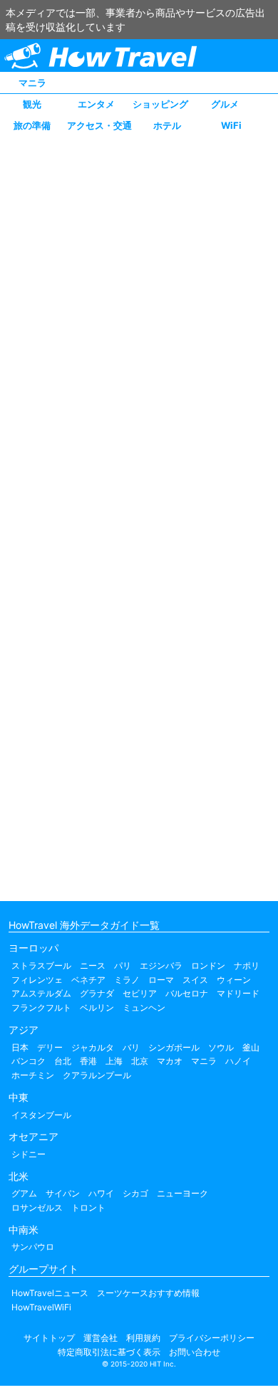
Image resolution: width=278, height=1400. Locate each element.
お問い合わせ (194, 1352)
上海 (114, 1061)
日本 (20, 1047)
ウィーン (234, 979)
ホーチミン (32, 1075)
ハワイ (101, 1193)
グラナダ (97, 993)
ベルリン (97, 1007)
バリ (131, 1047)
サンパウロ (32, 1246)
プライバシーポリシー (211, 1337)
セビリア (140, 993)
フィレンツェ (37, 979)
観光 (32, 104)
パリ (122, 965)
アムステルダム (41, 993)
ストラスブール (41, 965)
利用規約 (143, 1337)
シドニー (28, 1154)
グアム (24, 1193)
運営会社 (100, 1337)
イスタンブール (41, 1115)
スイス (195, 979)
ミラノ (127, 979)
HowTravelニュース (49, 1293)
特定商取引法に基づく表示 (109, 1352)
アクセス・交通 (99, 125)
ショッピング (160, 104)
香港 (88, 1061)
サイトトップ (49, 1337)
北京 (139, 1061)
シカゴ (135, 1193)
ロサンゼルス (37, 1207)
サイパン (63, 1193)
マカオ (169, 1061)
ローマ (161, 979)
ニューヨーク (182, 1193)
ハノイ (238, 1061)
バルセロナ (186, 993)
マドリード (238, 993)
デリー (50, 1047)
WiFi (231, 125)
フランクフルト (41, 1007)
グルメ (225, 104)
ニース (92, 965)
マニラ (32, 82)
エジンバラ (161, 965)
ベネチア (88, 979)
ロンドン (208, 965)
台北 (62, 1061)
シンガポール (174, 1047)
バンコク (28, 1061)
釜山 (250, 1047)
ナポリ (246, 965)
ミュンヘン (144, 1007)
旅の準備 (32, 125)
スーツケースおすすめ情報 (148, 1293)
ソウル (221, 1047)
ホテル (167, 125)
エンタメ (96, 104)
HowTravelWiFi (41, 1307)
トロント (88, 1207)
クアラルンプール (97, 1075)
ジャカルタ (92, 1047)
